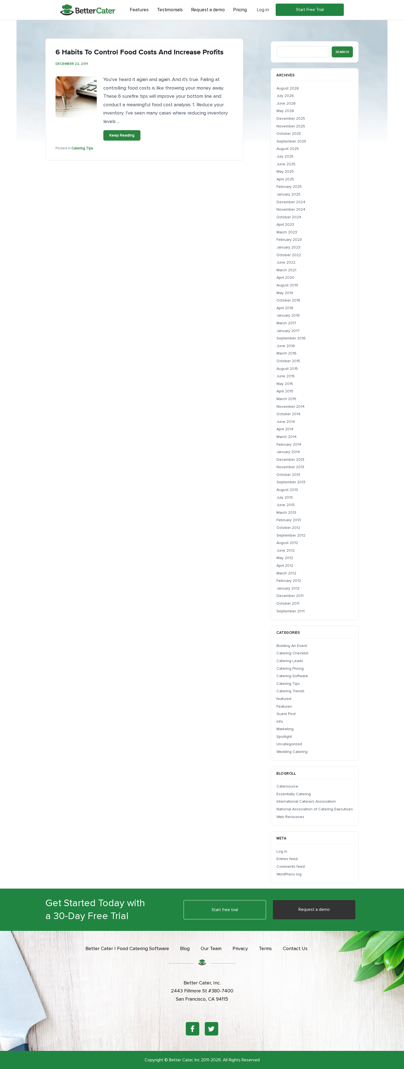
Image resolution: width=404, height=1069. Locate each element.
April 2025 (285, 179)
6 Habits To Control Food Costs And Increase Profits (139, 52)
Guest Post (286, 713)
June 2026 (286, 103)
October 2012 (288, 527)
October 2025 (288, 133)
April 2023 (285, 224)
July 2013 (284, 497)
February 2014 (288, 444)
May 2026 (285, 110)
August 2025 (287, 148)
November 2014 (290, 406)
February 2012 (288, 580)
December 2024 (290, 202)
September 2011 (290, 611)
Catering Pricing (290, 668)
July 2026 (285, 95)
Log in (263, 10)
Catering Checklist (292, 653)
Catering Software (292, 676)
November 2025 (290, 126)
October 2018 (288, 300)
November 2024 (290, 209)
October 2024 (288, 217)
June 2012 (285, 550)
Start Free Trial (310, 9)
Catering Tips (82, 148)
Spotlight (284, 736)
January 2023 (288, 247)
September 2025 (291, 141)
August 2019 (287, 285)
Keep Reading (121, 135)
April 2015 (284, 391)
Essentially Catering (293, 794)
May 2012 (284, 558)
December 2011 (289, 595)
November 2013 (290, 467)
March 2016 (286, 353)
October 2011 (287, 603)
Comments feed (290, 866)
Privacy (240, 948)
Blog (185, 948)
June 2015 (285, 376)
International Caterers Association (306, 801)
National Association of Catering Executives (314, 809)
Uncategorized (289, 744)
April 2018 (284, 308)
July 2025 (285, 156)
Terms (265, 948)
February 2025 (289, 186)
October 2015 (288, 361)
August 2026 (287, 88)
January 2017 (288, 330)
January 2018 (288, 315)
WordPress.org (288, 874)
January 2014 (288, 452)
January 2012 (288, 588)
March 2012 (286, 573)
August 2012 (287, 542)
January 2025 (288, 194)
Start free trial (225, 909)
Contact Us (295, 948)
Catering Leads (289, 660)
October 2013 (288, 474)
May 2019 (284, 293)
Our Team (211, 948)
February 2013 (288, 520)
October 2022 (288, 255)
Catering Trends (290, 691)
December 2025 (290, 118)
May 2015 (284, 383)
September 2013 (290, 482)
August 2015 (287, 368)
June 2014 (285, 421)
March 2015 (286, 399)
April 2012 (284, 565)
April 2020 (285, 277)
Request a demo (314, 909)
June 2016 (285, 346)
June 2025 (285, 164)
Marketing (285, 729)
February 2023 (289, 239)
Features (284, 706)
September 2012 (290, 535)
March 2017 (286, 323)
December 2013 (290, 459)
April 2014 (285, 429)
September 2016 (291, 338)
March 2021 (286, 270)
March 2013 (286, 512)
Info (279, 721)
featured (283, 698)
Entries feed (287, 858)
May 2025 (285, 171)
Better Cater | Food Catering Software (127, 948)
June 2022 (285, 262)
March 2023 (286, 232)
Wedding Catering (292, 751)
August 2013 (287, 489)
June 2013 (285, 505)
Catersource (287, 786)
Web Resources (290, 816)
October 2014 (288, 414)
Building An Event (291, 645)
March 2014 (286, 436)
